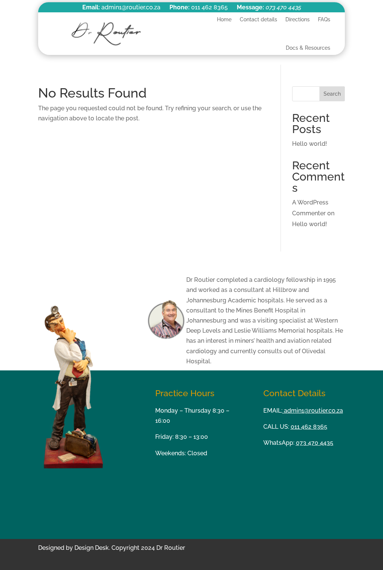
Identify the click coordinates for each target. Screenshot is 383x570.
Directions (297, 19)
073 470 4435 (283, 7)
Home (224, 19)
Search (332, 94)
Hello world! (309, 143)
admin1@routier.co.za (312, 410)
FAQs (324, 19)
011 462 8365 (309, 426)
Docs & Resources (308, 48)
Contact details (258, 19)
